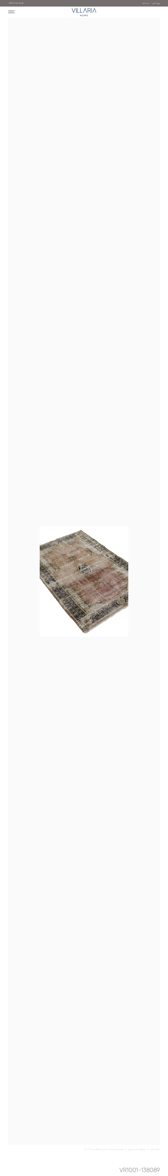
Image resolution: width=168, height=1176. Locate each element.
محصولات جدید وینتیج (137, 1149)
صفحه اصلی (155, 1149)
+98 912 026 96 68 (15, 3)
